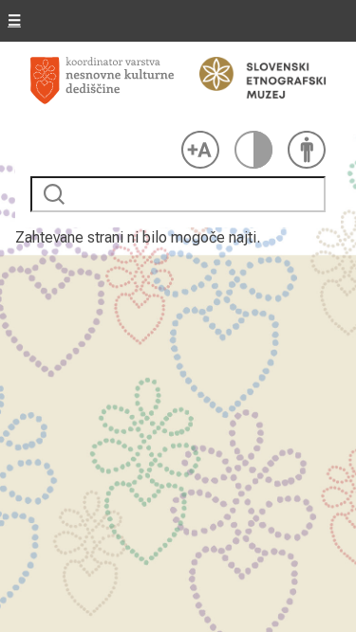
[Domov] (102, 90)
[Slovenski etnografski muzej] (253, 78)
